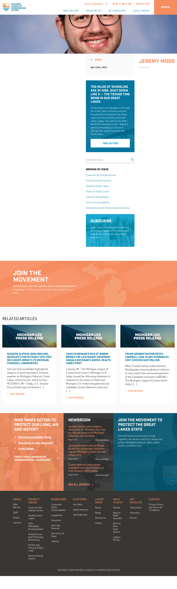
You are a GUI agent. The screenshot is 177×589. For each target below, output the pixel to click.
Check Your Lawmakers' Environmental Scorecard (32, 458)
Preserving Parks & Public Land (36, 548)
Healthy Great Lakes (97, 186)
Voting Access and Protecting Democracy (35, 537)
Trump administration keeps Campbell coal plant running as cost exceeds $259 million (147, 357)
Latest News (141, 10)
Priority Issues (34, 501)
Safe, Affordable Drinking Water (36, 526)
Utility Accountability (98, 202)
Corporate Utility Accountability (58, 507)
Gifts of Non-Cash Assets (117, 527)
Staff (15, 512)
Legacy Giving (117, 538)
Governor (56, 520)
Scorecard (58, 499)
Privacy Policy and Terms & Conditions (156, 507)
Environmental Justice (98, 180)
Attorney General (55, 527)
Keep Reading (16, 394)
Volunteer (135, 512)
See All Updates (79, 484)
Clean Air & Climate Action (101, 175)
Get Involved (117, 10)
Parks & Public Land (97, 191)
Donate (165, 7)
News (98, 507)
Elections (80, 499)
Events (133, 517)
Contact (154, 499)
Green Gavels (26, 448)
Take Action (110, 143)
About (17, 499)
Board (16, 517)
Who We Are (71, 10)
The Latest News (102, 440)
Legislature (57, 515)
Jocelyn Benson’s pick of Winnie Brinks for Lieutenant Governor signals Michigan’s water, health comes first (88, 358)
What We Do (93, 10)
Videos (98, 523)
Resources (100, 517)
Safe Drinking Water (97, 196)
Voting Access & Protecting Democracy (108, 207)
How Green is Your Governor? (35, 443)
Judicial (55, 541)
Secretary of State (57, 535)
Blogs (98, 512)
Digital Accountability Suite (34, 437)
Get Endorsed (80, 514)
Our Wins (77, 504)
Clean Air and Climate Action (35, 509)
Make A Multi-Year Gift (117, 515)
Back (98, 60)
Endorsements (80, 509)
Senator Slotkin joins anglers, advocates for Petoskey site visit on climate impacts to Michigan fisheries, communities (29, 358)
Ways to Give (142, 3)
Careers (17, 522)
